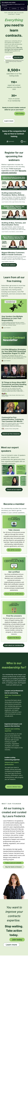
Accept (5, 8)
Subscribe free (18, 57)
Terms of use (17, 4)
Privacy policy (9, 4)
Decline (22, 8)
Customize (14, 8)
